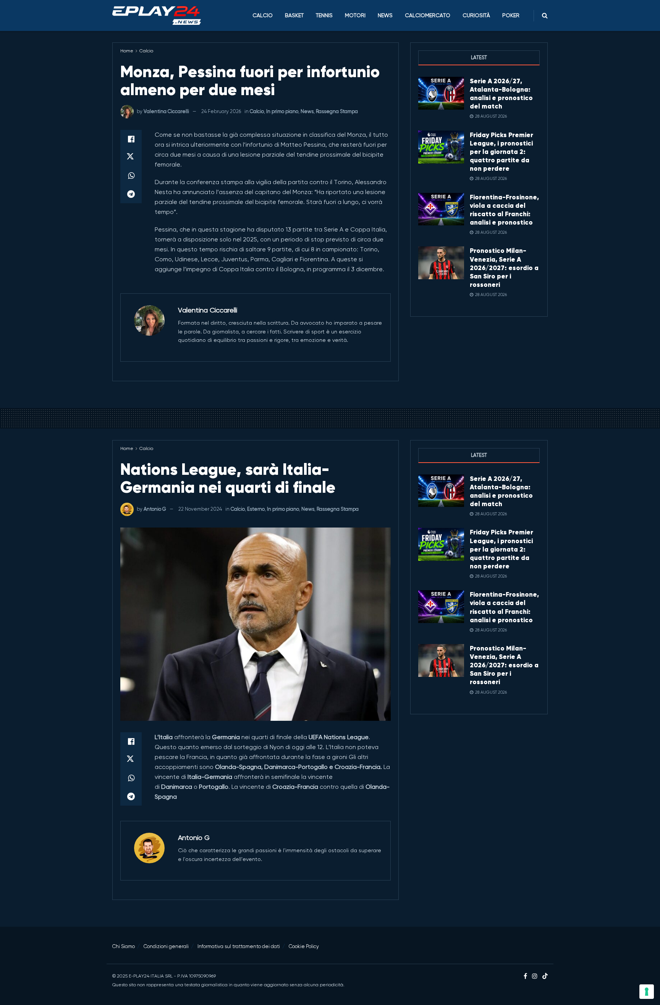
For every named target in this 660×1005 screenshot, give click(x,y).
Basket (294, 15)
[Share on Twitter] (131, 157)
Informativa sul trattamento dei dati (238, 946)
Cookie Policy (304, 946)
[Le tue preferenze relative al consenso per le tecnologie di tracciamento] (646, 991)
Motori (355, 15)
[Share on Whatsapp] (131, 176)
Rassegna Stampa (337, 111)
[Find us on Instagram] (534, 976)
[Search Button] (545, 15)
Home (126, 50)
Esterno (256, 509)
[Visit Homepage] (156, 15)
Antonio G (155, 509)
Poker (510, 15)
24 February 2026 (221, 111)
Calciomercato (427, 15)
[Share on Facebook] (131, 139)
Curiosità (476, 15)
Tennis (324, 15)
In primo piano (282, 111)
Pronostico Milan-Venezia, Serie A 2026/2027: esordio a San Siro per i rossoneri (504, 267)
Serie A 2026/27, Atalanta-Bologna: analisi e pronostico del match (501, 93)
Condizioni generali (166, 946)
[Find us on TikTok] (545, 976)
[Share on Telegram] (131, 194)
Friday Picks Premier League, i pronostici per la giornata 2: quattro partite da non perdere (501, 152)
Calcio (262, 15)
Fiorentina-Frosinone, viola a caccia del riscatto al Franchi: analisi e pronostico (504, 210)
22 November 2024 (200, 509)
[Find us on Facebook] (525, 976)
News (385, 15)
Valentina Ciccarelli (166, 111)
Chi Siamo (123, 946)
